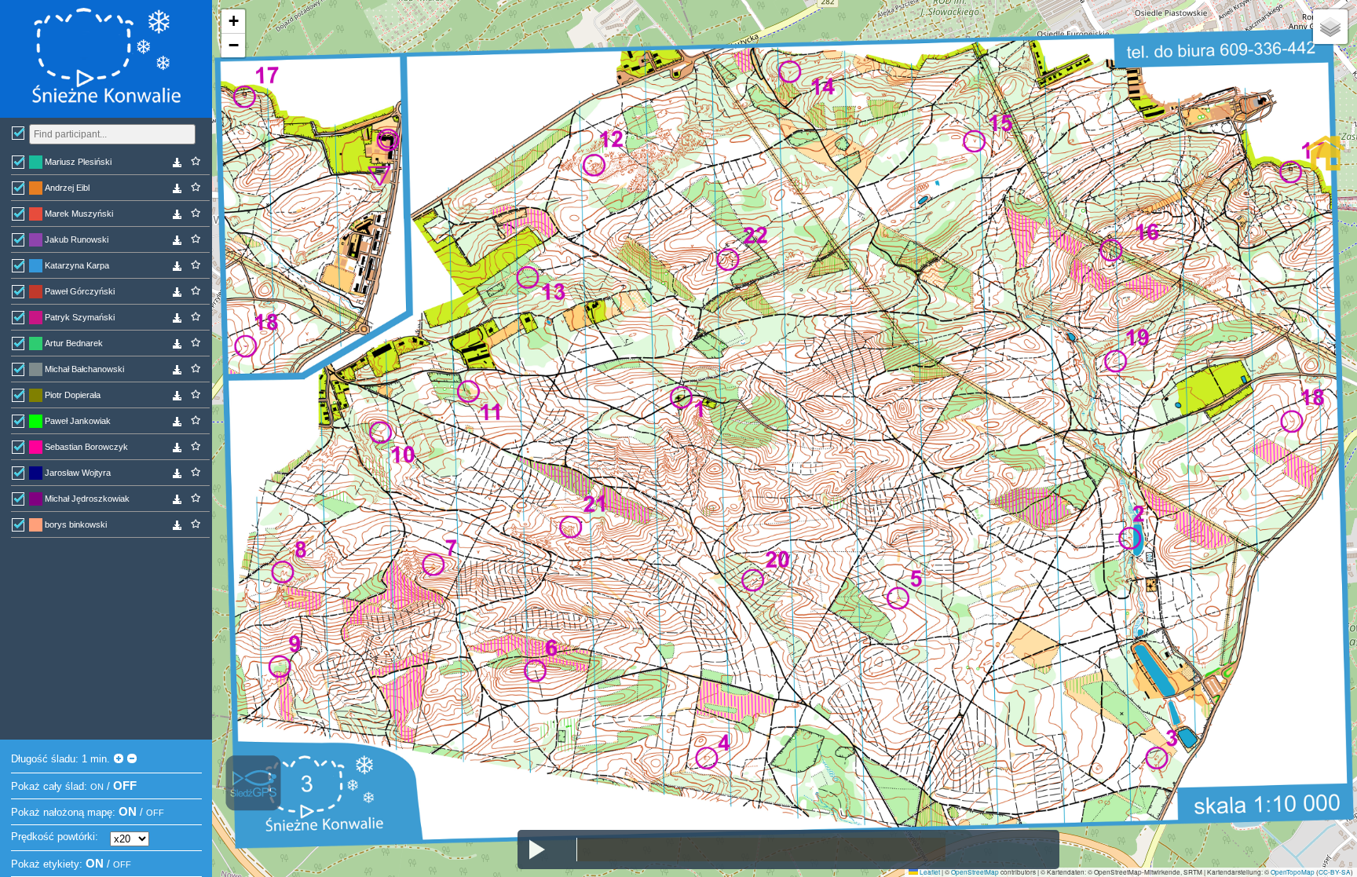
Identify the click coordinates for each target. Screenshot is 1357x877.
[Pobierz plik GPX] (177, 165)
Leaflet (929, 872)
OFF (125, 785)
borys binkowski (76, 524)
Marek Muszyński (79, 213)
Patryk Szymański (80, 317)
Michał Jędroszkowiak (87, 498)
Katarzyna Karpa (77, 265)
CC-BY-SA (1335, 872)
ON (97, 786)
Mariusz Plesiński (78, 161)
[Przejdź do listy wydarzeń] (1325, 153)
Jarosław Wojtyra (78, 472)
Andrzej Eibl (67, 187)
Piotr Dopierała (73, 395)
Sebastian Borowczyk (86, 446)
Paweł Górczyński (80, 291)
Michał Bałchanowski (84, 369)
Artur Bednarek (74, 343)
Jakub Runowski (76, 239)
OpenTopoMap (1293, 872)
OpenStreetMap (975, 872)
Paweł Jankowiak (78, 421)
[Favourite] (195, 161)
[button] (233, 21)
